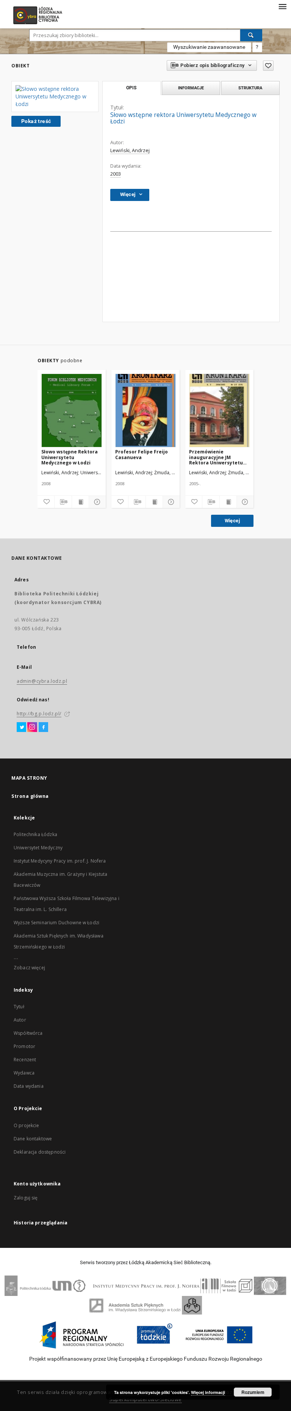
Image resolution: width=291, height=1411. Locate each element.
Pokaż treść (36, 121)
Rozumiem (252, 1392)
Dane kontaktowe (33, 1138)
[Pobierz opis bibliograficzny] (63, 502)
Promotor (24, 1046)
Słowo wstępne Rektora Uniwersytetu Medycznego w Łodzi (69, 457)
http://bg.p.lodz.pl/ (39, 713)
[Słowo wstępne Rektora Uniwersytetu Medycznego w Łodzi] (72, 411)
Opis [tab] (131, 87)
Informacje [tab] (191, 87)
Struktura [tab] (250, 87)
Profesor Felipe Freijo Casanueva (141, 454)
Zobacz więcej (29, 967)
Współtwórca (28, 1033)
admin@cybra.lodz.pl (42, 681)
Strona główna (30, 796)
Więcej (232, 520)
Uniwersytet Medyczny (38, 847)
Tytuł (19, 1006)
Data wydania (29, 1086)
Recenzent (25, 1059)
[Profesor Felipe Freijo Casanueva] (145, 411)
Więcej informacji (208, 1392)
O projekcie (26, 1125)
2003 (115, 174)
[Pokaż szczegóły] (96, 502)
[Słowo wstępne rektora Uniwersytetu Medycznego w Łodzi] (55, 96)
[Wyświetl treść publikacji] (80, 502)
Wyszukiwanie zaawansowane (209, 47)
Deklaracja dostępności (40, 1152)
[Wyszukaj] (251, 35)
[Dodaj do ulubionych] (268, 66)
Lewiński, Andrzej (130, 150)
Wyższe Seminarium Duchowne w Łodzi (56, 922)
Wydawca (24, 1073)
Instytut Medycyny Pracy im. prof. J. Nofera (60, 861)
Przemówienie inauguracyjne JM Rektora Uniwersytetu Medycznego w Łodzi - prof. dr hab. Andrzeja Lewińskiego (216, 457)
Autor (20, 1020)
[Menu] (282, 6)
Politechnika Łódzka (35, 834)
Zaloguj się (26, 1198)
